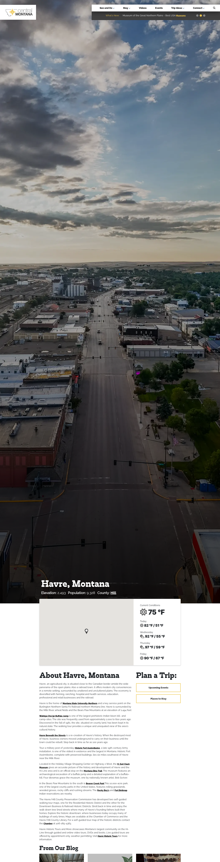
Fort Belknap (121, 790)
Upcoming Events (158, 687)
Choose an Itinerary (147, 15)
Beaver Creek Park (95, 783)
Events (159, 8)
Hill (113, 593)
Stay (126, 8)
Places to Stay (158, 698)
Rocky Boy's (103, 790)
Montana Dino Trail (93, 771)
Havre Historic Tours (108, 836)
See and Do (106, 8)
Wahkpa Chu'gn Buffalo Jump (53, 716)
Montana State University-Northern (80, 703)
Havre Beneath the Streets (52, 735)
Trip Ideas (177, 8)
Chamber (48, 823)
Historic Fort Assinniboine (87, 748)
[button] (86, 630)
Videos (143, 8)
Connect (198, 8)
